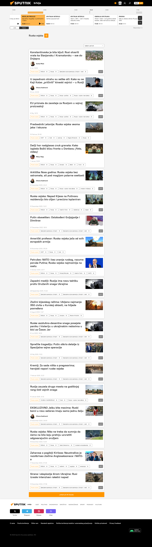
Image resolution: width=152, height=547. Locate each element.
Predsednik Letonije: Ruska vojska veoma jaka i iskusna (55, 126)
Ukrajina (62, 315)
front (80, 164)
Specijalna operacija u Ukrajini (49, 231)
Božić (71, 164)
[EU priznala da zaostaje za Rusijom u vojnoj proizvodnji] (94, 106)
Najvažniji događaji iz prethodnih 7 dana (33, 19)
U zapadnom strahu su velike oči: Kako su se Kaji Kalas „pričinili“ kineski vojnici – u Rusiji (57, 80)
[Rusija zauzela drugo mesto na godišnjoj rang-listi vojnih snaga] (94, 390)
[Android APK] (135, 530)
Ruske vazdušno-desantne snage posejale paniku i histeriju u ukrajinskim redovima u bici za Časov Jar (56, 326)
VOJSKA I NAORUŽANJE (47, 400)
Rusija (52, 71)
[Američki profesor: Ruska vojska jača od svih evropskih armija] (94, 242)
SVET (42, 138)
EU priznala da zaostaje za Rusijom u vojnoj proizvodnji (56, 104)
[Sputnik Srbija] (21, 6)
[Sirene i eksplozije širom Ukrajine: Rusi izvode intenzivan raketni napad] (94, 477)
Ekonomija (53, 504)
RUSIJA (43, 71)
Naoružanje (73, 504)
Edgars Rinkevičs (72, 138)
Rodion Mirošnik (74, 315)
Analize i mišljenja (85, 188)
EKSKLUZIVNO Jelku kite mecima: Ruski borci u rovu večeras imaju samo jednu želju (56, 409)
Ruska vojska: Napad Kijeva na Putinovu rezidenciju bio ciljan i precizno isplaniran (55, 198)
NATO (90, 273)
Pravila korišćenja (23, 523)
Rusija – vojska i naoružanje (81, 95)
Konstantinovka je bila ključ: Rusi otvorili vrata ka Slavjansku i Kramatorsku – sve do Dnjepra (56, 55)
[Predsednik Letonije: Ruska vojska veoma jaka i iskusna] (94, 127)
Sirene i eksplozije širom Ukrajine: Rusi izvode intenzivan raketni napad (53, 475)
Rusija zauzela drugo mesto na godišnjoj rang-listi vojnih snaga (54, 388)
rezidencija (76, 210)
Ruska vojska (36, 35)
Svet (51, 138)
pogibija (72, 466)
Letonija (60, 138)
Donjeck (62, 164)
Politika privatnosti (101, 523)
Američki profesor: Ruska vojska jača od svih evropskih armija (57, 240)
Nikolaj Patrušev (64, 273)
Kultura (98, 504)
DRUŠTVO (63, 504)
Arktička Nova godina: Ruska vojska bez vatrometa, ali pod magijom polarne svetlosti (57, 174)
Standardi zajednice (47, 523)
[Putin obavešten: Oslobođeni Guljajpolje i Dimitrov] (94, 220)
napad (87, 210)
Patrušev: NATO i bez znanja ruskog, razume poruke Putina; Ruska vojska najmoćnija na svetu (57, 263)
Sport (82, 504)
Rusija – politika (64, 95)
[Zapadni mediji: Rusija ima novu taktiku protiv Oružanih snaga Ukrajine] (94, 284)
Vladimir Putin (64, 210)
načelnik (62, 466)
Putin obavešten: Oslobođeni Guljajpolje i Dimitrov (55, 219)
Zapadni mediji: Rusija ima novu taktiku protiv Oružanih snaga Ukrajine (54, 282)
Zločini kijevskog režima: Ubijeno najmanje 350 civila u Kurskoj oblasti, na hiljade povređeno (56, 305)
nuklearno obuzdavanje (81, 445)
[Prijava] (125, 3)
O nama (12, 523)
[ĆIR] (136, 3)
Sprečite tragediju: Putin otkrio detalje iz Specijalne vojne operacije (54, 346)
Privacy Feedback (115, 523)
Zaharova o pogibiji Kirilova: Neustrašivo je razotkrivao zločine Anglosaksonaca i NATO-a (56, 456)
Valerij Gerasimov (64, 445)
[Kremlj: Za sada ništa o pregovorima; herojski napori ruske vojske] (94, 369)
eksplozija (83, 466)
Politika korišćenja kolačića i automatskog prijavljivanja (74, 523)
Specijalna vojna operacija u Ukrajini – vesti (71, 71)
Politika (44, 504)
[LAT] (141, 3)
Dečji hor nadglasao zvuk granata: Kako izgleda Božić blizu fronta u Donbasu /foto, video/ (56, 148)
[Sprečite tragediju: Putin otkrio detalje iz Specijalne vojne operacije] (94, 347)
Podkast (90, 504)
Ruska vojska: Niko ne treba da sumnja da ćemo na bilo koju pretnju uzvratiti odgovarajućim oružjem (55, 435)
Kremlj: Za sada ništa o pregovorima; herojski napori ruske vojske (52, 367)
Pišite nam (34, 523)
